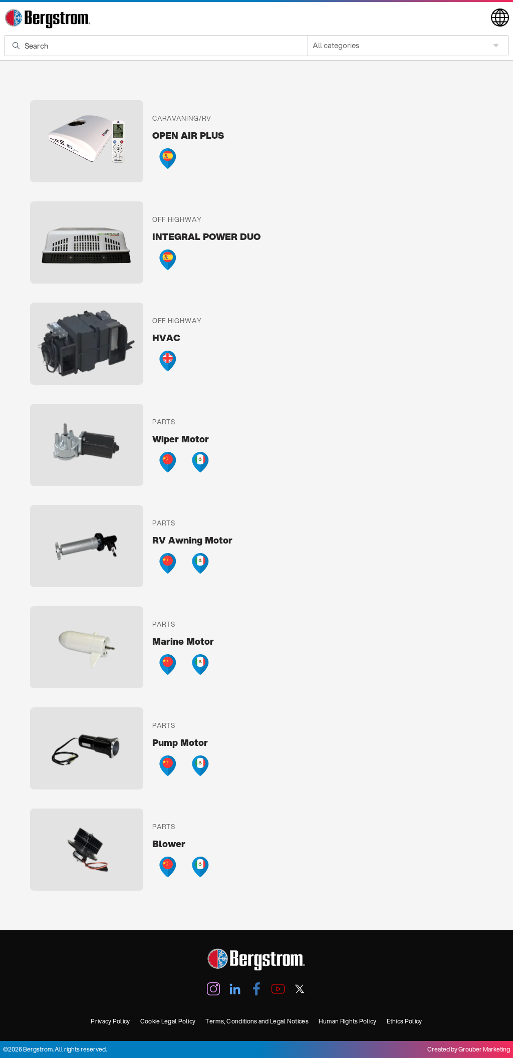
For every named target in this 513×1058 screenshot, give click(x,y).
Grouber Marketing (484, 1049)
